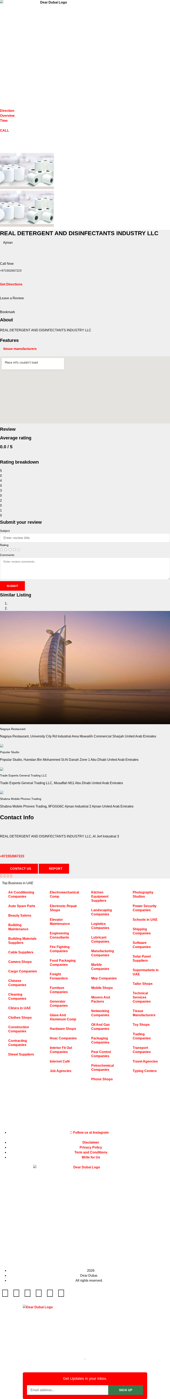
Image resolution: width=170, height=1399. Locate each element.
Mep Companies (104, 978)
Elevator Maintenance (60, 922)
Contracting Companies (17, 1043)
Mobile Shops (102, 988)
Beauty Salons (19, 915)
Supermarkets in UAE (146, 972)
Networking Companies (100, 1013)
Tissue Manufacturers (144, 1013)
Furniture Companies (59, 990)
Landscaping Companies (101, 912)
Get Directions (11, 284)
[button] (85, 1359)
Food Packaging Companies (63, 962)
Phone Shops (102, 1079)
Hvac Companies (63, 1038)
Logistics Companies (100, 926)
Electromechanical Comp (64, 894)
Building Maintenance (18, 927)
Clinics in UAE (19, 1008)
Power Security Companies (145, 908)
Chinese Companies (17, 983)
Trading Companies (142, 1036)
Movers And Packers (100, 999)
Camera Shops (20, 962)
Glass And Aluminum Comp (63, 1017)
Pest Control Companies (101, 1054)
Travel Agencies (145, 1061)
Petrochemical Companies (102, 1067)
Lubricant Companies (100, 939)
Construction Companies (18, 1029)
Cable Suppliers (20, 952)
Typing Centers (145, 1071)
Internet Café (60, 1061)
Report (55, 868)
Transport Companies (142, 1050)
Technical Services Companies (142, 997)
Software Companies (142, 945)
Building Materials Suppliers (22, 941)
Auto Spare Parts (21, 906)
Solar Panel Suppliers (142, 958)
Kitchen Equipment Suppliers (99, 896)
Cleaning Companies (17, 996)
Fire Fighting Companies (60, 949)
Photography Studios (143, 894)
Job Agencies (60, 1071)
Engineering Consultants (59, 935)
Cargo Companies (22, 971)
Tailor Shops (143, 983)
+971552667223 (12, 856)
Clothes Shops (20, 1017)
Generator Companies (59, 1003)
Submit (12, 586)
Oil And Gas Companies (100, 1026)
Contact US (20, 868)
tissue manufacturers (20, 349)
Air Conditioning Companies (21, 894)
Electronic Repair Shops (63, 908)
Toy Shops (141, 1024)
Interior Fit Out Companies (61, 1050)
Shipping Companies (142, 931)
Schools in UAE (145, 919)
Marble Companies (100, 967)
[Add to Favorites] (0, 306)
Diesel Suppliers (21, 1054)
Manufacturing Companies (102, 953)
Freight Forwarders (59, 976)
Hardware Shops (63, 1028)
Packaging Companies (100, 1040)
